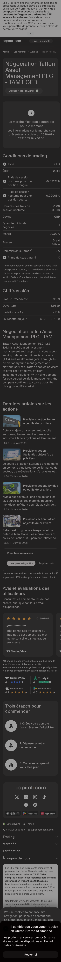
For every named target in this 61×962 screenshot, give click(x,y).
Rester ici (30, 954)
